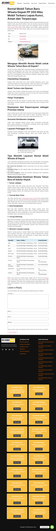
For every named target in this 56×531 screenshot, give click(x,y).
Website (10, 322)
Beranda (19, 3)
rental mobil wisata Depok (15, 27)
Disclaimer (22, 349)
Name (9, 311)
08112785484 (23, 36)
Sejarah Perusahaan (25, 344)
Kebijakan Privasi (24, 346)
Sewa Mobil (26, 3)
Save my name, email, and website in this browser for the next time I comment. (28, 329)
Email (9, 316)
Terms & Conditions (24, 351)
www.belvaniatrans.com (25, 41)
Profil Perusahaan (24, 342)
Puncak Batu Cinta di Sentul (29, 198)
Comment (10, 293)
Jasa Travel (34, 3)
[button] (52, 527)
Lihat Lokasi (17, 395)
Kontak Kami (51, 3)
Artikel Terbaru (42, 3)
